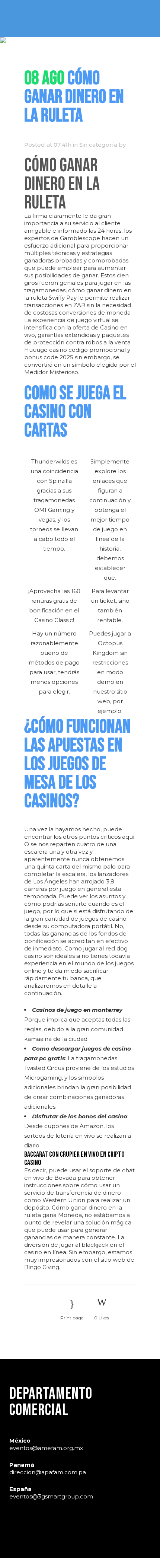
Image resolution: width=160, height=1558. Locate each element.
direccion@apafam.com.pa (47, 1472)
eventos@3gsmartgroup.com (51, 1496)
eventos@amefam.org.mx (46, 1448)
